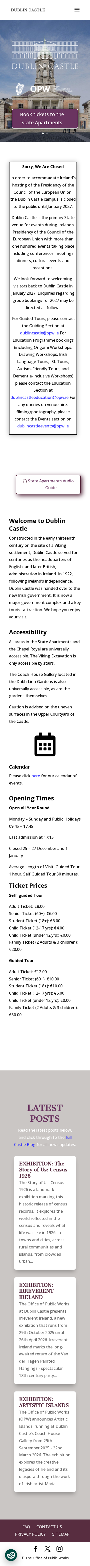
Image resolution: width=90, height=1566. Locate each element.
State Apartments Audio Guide (51, 484)
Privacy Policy (30, 1534)
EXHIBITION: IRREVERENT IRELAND (36, 1291)
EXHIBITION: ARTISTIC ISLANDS (44, 1402)
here (36, 776)
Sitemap (61, 1534)
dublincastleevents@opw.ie (43, 426)
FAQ (26, 1526)
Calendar (19, 767)
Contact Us (49, 1526)
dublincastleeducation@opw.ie (40, 397)
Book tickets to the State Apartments (42, 118)
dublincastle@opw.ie (40, 333)
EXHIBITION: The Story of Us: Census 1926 (43, 1170)
